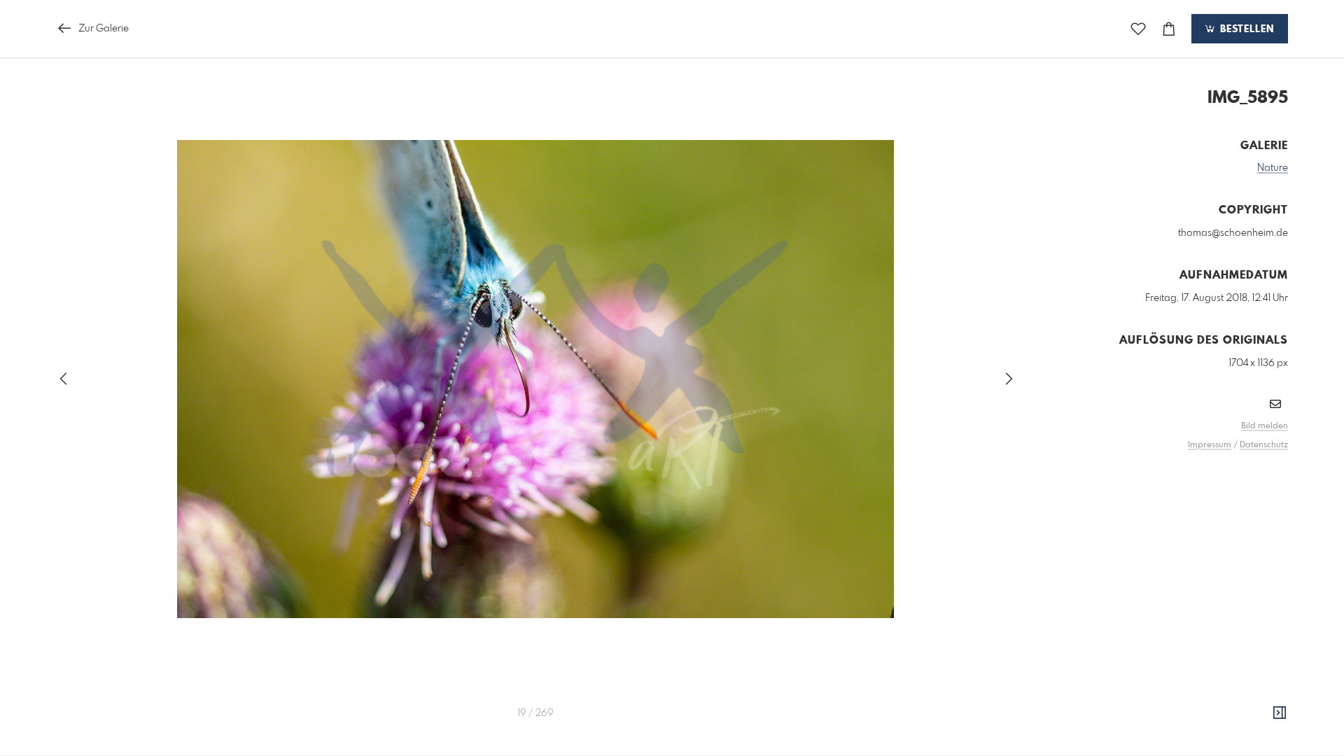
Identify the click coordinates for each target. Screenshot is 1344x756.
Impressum (1209, 445)
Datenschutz (1264, 445)
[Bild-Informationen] (1279, 713)
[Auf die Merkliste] (1138, 29)
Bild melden (1264, 426)
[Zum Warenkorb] (1169, 29)
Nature (1272, 168)
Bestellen (1245, 29)
